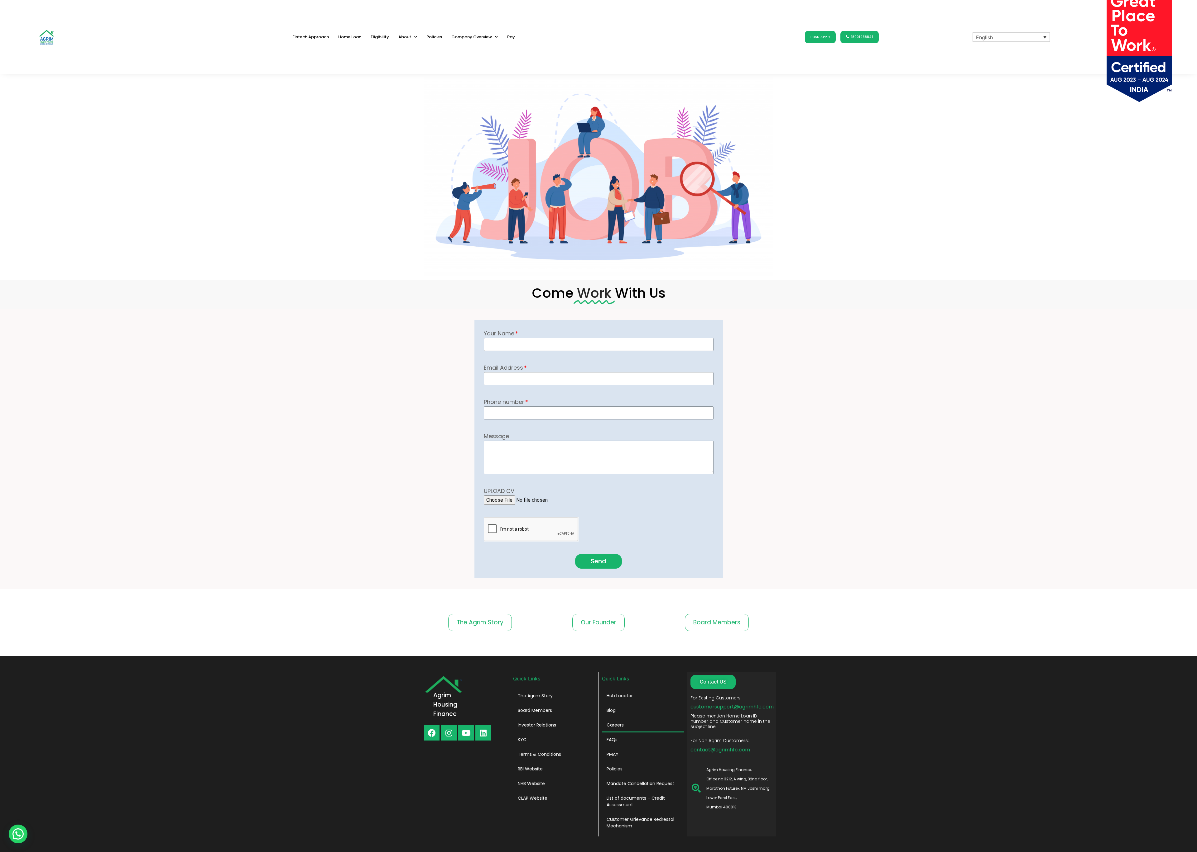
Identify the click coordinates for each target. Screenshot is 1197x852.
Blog (611, 710)
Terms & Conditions (539, 754)
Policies (434, 37)
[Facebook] (432, 733)
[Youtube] (466, 733)
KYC (522, 739)
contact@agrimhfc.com (720, 749)
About (404, 37)
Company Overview (471, 37)
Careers (615, 725)
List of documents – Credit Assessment (636, 801)
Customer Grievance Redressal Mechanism (640, 822)
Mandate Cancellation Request (640, 783)
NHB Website (531, 783)
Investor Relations (537, 725)
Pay (511, 37)
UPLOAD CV (499, 491)
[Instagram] (449, 733)
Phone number (504, 402)
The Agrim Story (535, 696)
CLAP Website (532, 798)
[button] (820, 37)
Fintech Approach (310, 37)
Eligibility (380, 37)
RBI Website (530, 769)
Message (496, 436)
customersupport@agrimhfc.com (732, 706)
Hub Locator (620, 696)
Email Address (503, 368)
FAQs (612, 739)
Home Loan (349, 37)
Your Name (499, 333)
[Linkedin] (483, 733)
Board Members (535, 710)
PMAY (612, 754)
